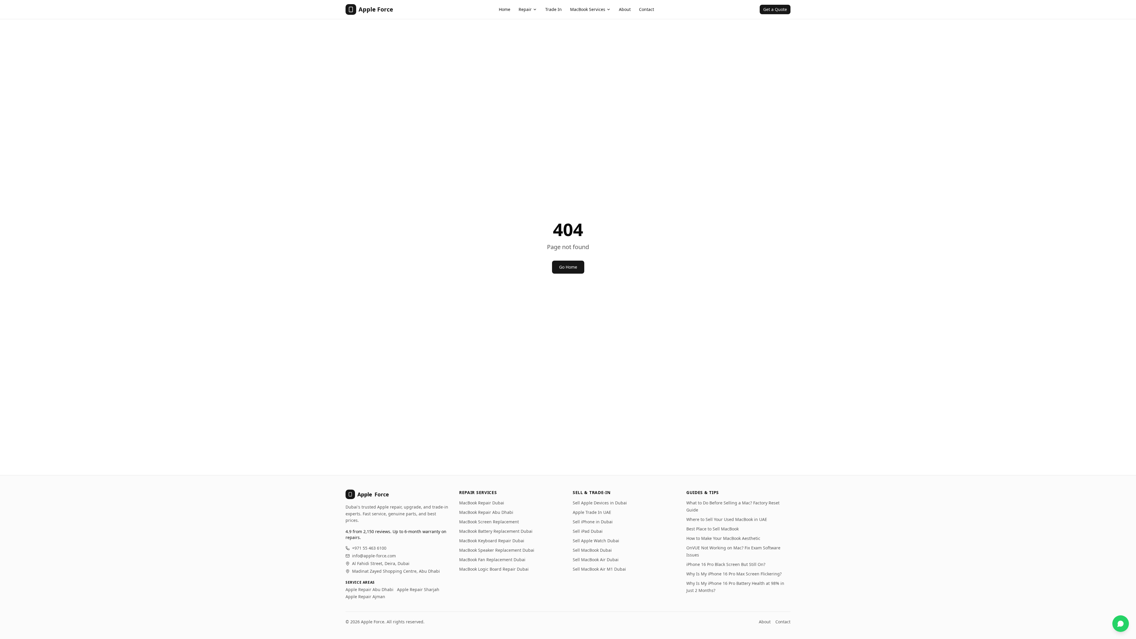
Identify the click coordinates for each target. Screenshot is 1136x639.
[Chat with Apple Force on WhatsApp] (1120, 623)
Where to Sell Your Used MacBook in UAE (726, 519)
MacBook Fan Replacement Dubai (492, 559)
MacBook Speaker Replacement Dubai (496, 550)
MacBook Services (587, 9)
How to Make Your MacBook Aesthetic (723, 538)
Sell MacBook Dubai (592, 550)
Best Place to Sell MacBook (712, 529)
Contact (646, 9)
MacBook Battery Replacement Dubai (495, 531)
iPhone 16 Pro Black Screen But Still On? (725, 564)
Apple (373, 494)
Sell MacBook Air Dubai (596, 559)
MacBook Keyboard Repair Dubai (491, 540)
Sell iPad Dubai (588, 531)
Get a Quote (775, 9)
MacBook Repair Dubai (481, 503)
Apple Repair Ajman (365, 596)
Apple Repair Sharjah (418, 589)
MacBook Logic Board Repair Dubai (494, 569)
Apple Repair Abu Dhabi (369, 589)
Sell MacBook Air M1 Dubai (599, 569)
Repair (525, 9)
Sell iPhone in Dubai (593, 522)
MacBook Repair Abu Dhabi (486, 512)
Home (504, 9)
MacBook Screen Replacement (489, 522)
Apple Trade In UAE (592, 512)
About (625, 9)
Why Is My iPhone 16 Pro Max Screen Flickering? (734, 574)
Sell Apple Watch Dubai (596, 540)
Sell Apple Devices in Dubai (600, 503)
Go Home (568, 267)
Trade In (553, 9)
